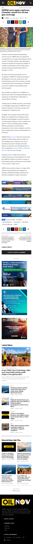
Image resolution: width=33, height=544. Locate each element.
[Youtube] (5, 540)
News (3, 7)
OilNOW (7, 18)
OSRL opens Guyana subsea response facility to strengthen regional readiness (19, 428)
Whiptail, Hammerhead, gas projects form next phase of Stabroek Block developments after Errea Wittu (20, 403)
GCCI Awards (19, 219)
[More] (28, 22)
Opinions (12, 411)
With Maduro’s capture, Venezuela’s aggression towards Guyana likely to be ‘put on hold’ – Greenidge (8, 239)
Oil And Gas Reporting (7, 224)
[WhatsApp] (20, 22)
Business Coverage (10, 219)
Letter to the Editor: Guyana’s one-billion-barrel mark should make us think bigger (19, 416)
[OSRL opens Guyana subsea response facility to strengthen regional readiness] (5, 427)
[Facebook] (8, 22)
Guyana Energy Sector (7, 222)
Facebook (8, 537)
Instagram (18, 537)
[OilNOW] (3, 18)
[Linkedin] (24, 22)
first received (13, 137)
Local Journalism (17, 222)
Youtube (8, 540)
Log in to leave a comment (17, 252)
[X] (12, 22)
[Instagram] (14, 537)
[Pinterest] (16, 22)
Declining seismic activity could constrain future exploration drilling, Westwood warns (18, 390)
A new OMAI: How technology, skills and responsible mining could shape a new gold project (16, 372)
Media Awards (25, 222)
